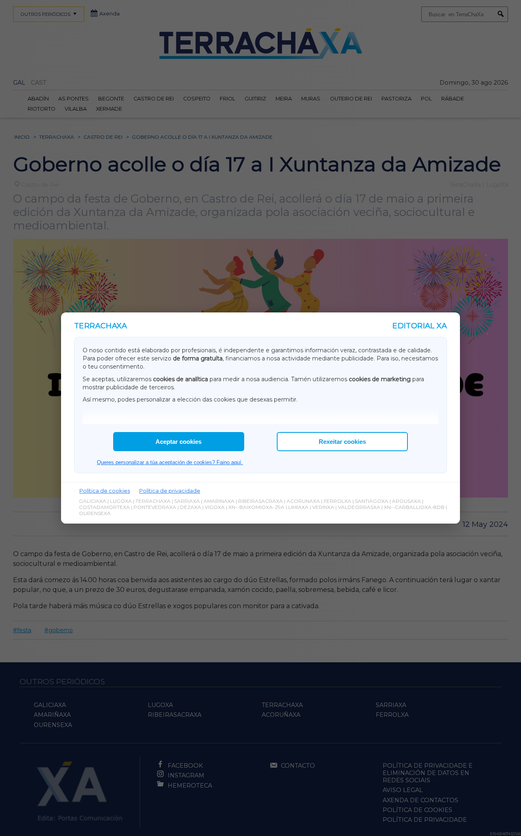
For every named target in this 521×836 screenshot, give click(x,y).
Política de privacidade (169, 490)
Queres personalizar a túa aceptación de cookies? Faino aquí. (170, 462)
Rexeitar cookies (342, 441)
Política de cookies (104, 490)
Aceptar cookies (178, 441)
